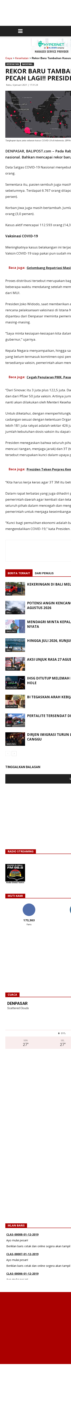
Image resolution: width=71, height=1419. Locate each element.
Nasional (27, 64)
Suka (29, 904)
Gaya (8, 58)
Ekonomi (12, 687)
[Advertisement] (35, 1391)
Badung (11, 631)
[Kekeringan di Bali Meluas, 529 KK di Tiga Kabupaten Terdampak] (15, 589)
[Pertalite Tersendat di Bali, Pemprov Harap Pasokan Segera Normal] (15, 720)
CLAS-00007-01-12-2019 (22, 1241)
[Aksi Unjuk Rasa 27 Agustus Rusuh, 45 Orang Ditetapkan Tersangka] (15, 664)
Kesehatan (22, 58)
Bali (9, 593)
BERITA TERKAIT (19, 573)
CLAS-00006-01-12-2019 (22, 1261)
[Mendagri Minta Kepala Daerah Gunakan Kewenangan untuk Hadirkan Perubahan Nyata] (15, 626)
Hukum (11, 668)
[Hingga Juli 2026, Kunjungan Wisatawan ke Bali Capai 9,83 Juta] (15, 645)
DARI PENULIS (44, 573)
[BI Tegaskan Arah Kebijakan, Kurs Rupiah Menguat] (15, 701)
